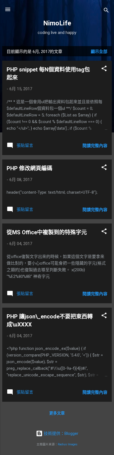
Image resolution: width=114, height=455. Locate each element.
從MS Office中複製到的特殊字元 (47, 232)
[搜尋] (106, 11)
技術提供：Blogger (60, 433)
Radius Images (67, 444)
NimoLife (57, 23)
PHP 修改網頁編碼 (29, 168)
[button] (104, 69)
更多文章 (57, 413)
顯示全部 (99, 51)
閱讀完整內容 (94, 145)
